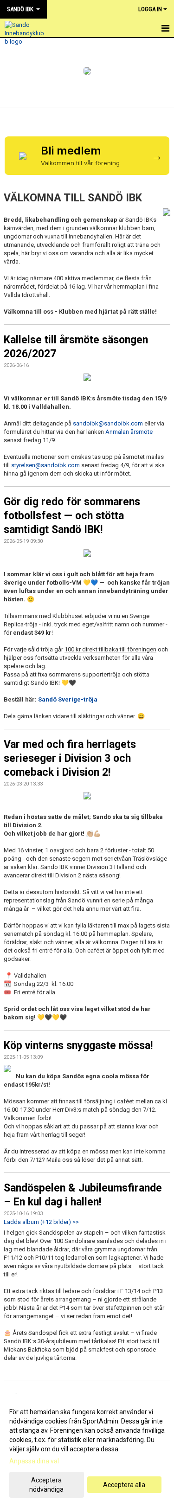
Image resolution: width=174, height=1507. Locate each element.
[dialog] (87, 1450)
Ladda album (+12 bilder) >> (41, 1221)
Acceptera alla (124, 1484)
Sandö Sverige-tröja (67, 699)
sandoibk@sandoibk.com (108, 423)
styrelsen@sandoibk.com (45, 465)
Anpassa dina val (34, 1461)
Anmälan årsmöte (129, 431)
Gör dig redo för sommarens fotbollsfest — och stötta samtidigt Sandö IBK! (72, 516)
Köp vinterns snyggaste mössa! (78, 1045)
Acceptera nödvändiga (46, 1484)
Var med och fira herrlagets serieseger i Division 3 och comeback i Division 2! (70, 758)
